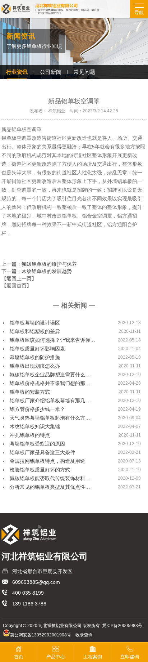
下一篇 (36, 271)
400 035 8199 (28, 593)
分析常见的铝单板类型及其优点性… (50, 487)
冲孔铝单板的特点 (30, 435)
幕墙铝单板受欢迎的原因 (37, 444)
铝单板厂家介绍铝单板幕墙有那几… (50, 400)
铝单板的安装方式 (30, 392)
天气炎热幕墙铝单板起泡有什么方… (50, 418)
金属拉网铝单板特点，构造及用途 (47, 461)
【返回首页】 (16, 285)
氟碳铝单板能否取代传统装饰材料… (50, 478)
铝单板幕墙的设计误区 (35, 323)
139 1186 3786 (29, 604)
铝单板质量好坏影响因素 (37, 349)
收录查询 (84, 635)
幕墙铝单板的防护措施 (35, 357)
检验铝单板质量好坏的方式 (40, 470)
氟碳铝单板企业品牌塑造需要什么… (50, 374)
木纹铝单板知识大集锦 (35, 426)
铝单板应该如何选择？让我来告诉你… (52, 340)
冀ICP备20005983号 (122, 625)
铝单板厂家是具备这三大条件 (42, 452)
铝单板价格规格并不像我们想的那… (50, 383)
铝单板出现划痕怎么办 (35, 366)
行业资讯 (17, 72)
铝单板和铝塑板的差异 (35, 331)
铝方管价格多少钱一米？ (37, 409)
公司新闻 (50, 72)
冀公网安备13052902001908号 (40, 635)
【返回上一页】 (19, 278)
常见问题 (84, 72)
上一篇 (39, 264)
